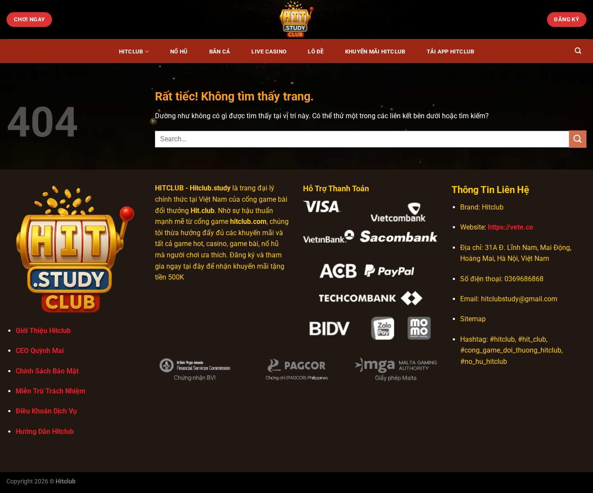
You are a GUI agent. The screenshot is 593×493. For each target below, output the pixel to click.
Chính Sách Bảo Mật (47, 371)
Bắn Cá (220, 51)
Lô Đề (315, 51)
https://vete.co (510, 227)
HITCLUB (169, 188)
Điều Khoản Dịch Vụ (46, 411)
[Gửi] (577, 138)
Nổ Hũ (179, 51)
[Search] (578, 51)
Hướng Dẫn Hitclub (45, 431)
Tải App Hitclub (450, 51)
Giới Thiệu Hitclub (43, 330)
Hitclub (131, 51)
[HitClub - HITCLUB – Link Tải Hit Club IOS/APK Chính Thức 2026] (296, 19)
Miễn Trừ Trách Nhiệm (51, 391)
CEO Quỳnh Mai (40, 350)
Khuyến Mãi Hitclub (375, 51)
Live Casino (269, 51)
